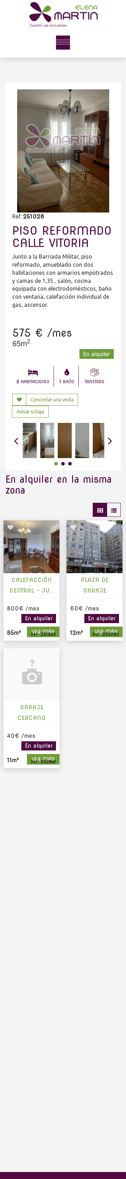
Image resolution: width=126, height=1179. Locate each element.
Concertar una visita (52, 399)
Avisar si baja (30, 411)
